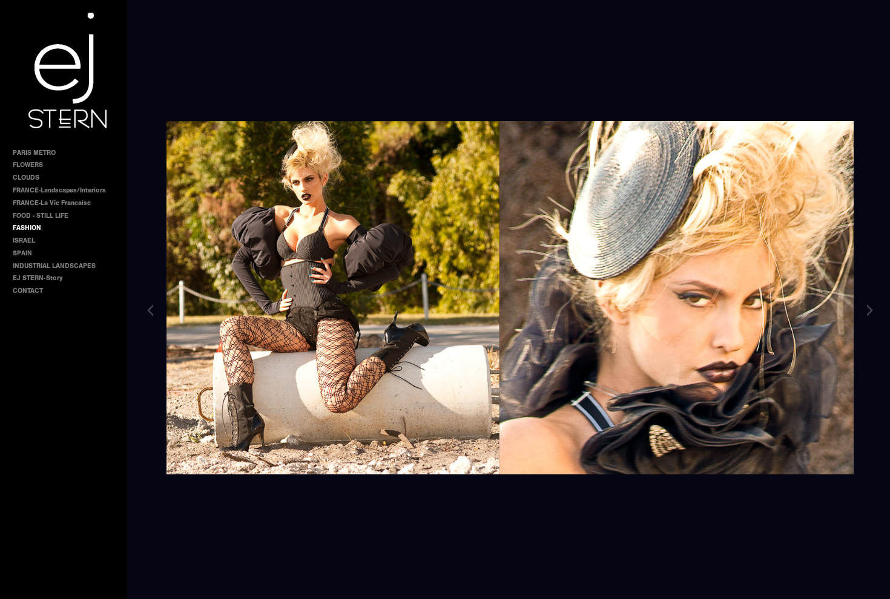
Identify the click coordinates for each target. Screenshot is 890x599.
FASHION (27, 228)
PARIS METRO (34, 153)
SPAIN (22, 253)
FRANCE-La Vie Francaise (52, 203)
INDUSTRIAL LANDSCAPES (54, 266)
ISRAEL (24, 240)
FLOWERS (28, 165)
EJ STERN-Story (37, 278)
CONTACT (28, 291)
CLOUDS (26, 178)
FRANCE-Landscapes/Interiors (59, 190)
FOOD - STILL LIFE (40, 216)
